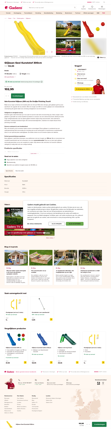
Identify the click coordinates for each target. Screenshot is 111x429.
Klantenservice (8, 396)
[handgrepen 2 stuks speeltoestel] (25, 319)
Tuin (14, 18)
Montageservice (8, 402)
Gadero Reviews (21, 408)
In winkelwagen (18, 96)
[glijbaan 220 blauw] (51, 362)
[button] (72, 7)
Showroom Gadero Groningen (53, 398)
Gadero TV (34, 402)
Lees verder (37, 219)
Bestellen (6, 404)
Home (9, 18)
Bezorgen (6, 398)
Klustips (34, 404)
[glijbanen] (5, 18)
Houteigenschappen (37, 411)
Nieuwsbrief (35, 398)
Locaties (19, 402)
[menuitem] (8, 13)
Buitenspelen (20, 18)
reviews (96, 2)
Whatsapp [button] (80, 83)
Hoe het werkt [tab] (20, 171)
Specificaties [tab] (9, 171)
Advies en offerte (8, 413)
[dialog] (55, 214)
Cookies (19, 411)
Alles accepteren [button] (74, 223)
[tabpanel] (55, 184)
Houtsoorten (35, 408)
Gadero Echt (49, 402)
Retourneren (7, 411)
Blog (33, 400)
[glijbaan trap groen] (77, 362)
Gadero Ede (49, 400)
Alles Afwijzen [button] (57, 223)
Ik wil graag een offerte (83, 89)
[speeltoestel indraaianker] (51, 319)
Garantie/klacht (8, 408)
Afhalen (6, 400)
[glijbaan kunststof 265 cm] (25, 362)
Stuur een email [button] (82, 78)
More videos (49, 238)
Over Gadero (20, 396)
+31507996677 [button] (81, 69)
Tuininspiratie (35, 406)
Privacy (19, 404)
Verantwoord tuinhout (22, 400)
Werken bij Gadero (21, 406)
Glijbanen (28, 18)
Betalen (6, 406)
